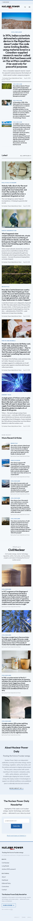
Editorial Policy (6, 883)
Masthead (5, 880)
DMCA (29, 917)
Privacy (17, 917)
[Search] (25, 7)
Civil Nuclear (5, 863)
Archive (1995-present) (9, 869)
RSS (11, 909)
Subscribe (6, 2)
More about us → (16, 788)
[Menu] (29, 7)
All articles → (25, 155)
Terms (24, 917)
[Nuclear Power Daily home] (11, 7)
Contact (4, 889)
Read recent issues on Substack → (16, 835)
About (4, 877)
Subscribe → (9, 905)
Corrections (5, 886)
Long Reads (5, 866)
